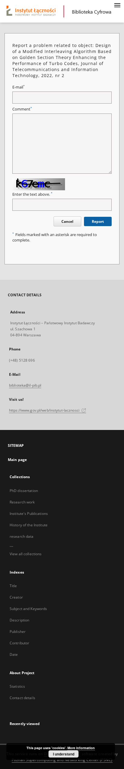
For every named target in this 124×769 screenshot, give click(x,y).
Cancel (67, 221)
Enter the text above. (32, 194)
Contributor (19, 643)
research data (22, 536)
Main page (17, 459)
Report (98, 221)
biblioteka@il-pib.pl (25, 385)
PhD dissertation (24, 490)
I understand (63, 754)
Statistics (17, 686)
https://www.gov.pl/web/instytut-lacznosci (44, 410)
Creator (16, 597)
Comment (22, 109)
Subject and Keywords (28, 608)
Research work (22, 502)
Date (14, 654)
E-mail (18, 87)
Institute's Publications (29, 513)
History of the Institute (29, 525)
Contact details (22, 697)
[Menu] (117, 5)
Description (19, 620)
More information (81, 748)
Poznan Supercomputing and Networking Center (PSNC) (62, 759)
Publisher (18, 631)
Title (13, 585)
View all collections (26, 553)
